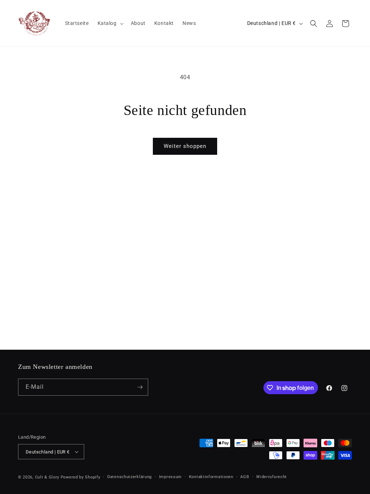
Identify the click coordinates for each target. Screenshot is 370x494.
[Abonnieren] (140, 387)
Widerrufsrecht (271, 476)
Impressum (170, 476)
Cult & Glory (47, 477)
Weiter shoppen (185, 146)
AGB (244, 476)
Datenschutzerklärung (129, 476)
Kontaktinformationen (211, 476)
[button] (109, 23)
